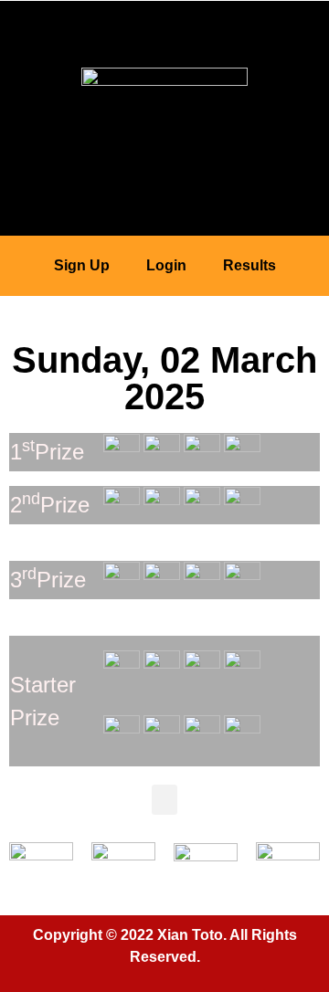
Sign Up (82, 265)
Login (166, 265)
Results (249, 265)
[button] (164, 25)
